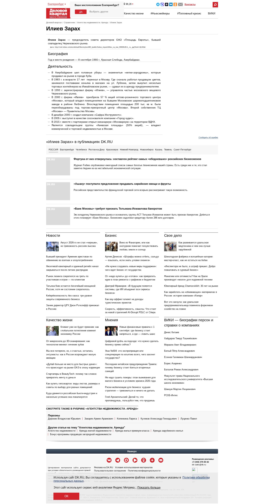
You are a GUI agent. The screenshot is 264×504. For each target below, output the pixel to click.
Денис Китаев (171, 332)
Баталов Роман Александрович (181, 369)
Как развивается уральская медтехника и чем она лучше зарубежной (194, 246)
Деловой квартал (54, 22)
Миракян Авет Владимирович (180, 344)
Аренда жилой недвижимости (95, 431)
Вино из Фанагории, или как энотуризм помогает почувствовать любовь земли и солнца (138, 246)
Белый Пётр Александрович (179, 350)
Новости (53, 235)
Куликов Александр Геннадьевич (159, 418)
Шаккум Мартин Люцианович (180, 389)
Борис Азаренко (173, 363)
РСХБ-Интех (171, 395)
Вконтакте (171, 4)
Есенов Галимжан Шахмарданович (183, 357)
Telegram (158, 4)
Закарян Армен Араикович (98, 418)
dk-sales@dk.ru (199, 465)
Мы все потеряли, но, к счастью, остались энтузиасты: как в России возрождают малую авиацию (71, 354)
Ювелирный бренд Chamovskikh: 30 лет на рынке (191, 286)
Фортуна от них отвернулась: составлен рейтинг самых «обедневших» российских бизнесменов (137, 158)
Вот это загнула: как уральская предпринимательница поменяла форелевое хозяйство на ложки (188, 305)
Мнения (111, 320)
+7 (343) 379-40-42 (200, 462)
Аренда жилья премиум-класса (132, 431)
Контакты (190, 4)
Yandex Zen (166, 4)
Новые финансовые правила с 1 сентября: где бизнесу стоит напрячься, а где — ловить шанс (137, 330)
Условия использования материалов (133, 467)
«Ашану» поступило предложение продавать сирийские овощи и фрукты (122, 183)
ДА (80, 11)
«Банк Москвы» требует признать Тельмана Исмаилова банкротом (118, 208)
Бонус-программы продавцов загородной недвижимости (80, 434)
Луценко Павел (188, 418)
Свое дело (173, 235)
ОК (66, 496)
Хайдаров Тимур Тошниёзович (180, 338)
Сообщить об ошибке (208, 137)
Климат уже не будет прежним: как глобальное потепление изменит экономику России (80, 330)
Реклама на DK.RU (103, 467)
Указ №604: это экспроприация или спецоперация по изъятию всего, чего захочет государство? (130, 354)
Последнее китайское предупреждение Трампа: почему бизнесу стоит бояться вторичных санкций (131, 368)
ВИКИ (211, 13)
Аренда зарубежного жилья (168, 431)
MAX (162, 4)
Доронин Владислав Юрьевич (64, 418)
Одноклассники (175, 4)
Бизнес (111, 235)
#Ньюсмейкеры (160, 13)
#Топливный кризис (189, 13)
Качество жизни (133, 13)
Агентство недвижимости (61, 431)
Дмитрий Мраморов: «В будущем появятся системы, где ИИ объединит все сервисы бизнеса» (128, 289)
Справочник (69, 22)
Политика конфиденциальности (144, 470)
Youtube (135, 460)
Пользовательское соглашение (110, 470)
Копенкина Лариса (127, 418)
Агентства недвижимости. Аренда (92, 22)
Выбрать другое (98, 11)
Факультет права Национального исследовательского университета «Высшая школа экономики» (188, 379)
